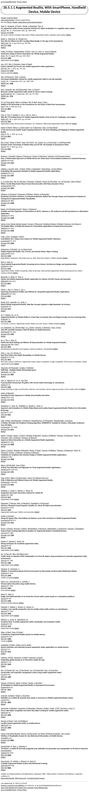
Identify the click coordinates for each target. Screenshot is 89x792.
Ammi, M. (20, 541)
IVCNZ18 (4, 319)
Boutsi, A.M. (5, 302)
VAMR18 (4, 372)
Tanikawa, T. (5, 491)
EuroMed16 (5, 427)
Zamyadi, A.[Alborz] (8, 696)
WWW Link (5, 83)
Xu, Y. (3, 340)
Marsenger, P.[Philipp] (25, 194)
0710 (11, 33)
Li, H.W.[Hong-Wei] (64, 142)
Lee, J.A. (10, 353)
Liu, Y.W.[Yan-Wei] (18, 328)
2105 (9, 256)
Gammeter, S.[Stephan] (9, 708)
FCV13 (3, 675)
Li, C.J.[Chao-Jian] (7, 182)
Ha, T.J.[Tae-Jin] (6, 554)
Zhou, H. (13, 340)
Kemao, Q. (17, 353)
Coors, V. (39, 406)
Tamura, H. (30, 607)
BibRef (68, 35)
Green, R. (13, 620)
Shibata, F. (13, 607)
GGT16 (3, 412)
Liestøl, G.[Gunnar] (7, 516)
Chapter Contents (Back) (9, 18)
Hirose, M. (29, 491)
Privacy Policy (22, 2)
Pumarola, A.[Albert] (34, 182)
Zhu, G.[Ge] (5, 142)
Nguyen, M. (9, 315)
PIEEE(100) (4, 43)
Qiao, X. (3, 115)
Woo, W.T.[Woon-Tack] (20, 554)
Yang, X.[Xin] (20, 465)
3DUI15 (3, 495)
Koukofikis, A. (23, 406)
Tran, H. (3, 381)
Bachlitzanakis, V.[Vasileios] (20, 421)
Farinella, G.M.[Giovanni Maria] (59, 156)
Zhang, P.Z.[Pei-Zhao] (49, 182)
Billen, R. (14, 277)
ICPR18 (3, 357)
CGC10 (3, 700)
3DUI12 (3, 662)
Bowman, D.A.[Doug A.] (73, 224)
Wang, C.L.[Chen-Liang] (21, 128)
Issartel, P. (4, 541)
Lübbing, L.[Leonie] (7, 169)
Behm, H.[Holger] (22, 102)
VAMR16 (4, 442)
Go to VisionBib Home (8, 2)
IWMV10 (4, 713)
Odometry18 (5, 345)
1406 (9, 548)
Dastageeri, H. (6, 406)
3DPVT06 (4, 766)
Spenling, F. (23, 746)
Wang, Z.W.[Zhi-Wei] (8, 465)
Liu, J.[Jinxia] (30, 328)
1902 (9, 322)
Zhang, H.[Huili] (15, 142)
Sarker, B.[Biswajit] (7, 393)
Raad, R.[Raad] (26, 64)
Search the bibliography (9, 788)
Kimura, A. (21, 607)
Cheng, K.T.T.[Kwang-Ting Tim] (37, 478)
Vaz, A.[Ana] (65, 734)
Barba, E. (4, 39)
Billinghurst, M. (22, 620)
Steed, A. (4, 594)
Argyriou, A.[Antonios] (43, 328)
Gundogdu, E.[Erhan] (8, 645)
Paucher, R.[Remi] (7, 721)
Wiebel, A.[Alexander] (41, 194)
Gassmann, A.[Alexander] (27, 708)
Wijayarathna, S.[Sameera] (37, 529)
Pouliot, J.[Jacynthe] (35, 683)
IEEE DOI (4, 45)
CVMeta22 (4, 186)
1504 (12, 535)
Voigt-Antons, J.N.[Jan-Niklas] (51, 169)
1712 (12, 400)
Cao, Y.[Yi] (4, 64)
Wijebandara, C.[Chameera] (57, 529)
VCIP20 (3, 266)
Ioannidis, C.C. (15, 302)
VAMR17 (4, 398)
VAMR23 (4, 173)
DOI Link (4, 109)
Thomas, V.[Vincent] (8, 683)
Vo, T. (3, 315)
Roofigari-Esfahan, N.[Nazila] (54, 224)
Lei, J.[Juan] (39, 142)
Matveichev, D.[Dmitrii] (9, 249)
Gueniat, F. (12, 541)
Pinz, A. (40, 26)
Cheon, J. (17, 290)
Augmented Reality (7, 20)
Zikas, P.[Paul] (5, 421)
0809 (12, 740)
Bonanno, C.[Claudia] (8, 156)
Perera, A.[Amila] (7, 529)
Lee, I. (23, 290)
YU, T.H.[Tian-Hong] (8, 102)
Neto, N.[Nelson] (15, 438)
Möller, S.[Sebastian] (33, 169)
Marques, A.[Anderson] (65, 436)
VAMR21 (4, 201)
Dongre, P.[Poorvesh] (35, 224)
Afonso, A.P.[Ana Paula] (29, 734)
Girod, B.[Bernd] (50, 52)
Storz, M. (15, 406)
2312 (12, 163)
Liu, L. (23, 115)
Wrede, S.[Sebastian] (30, 26)
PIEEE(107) (4, 119)
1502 (9, 510)
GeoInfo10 (4, 687)
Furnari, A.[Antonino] (39, 156)
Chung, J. (4, 290)
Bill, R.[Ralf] (33, 102)
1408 (9, 58)
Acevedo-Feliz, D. (16, 582)
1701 (12, 472)
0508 (9, 755)
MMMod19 (5, 332)
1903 (9, 122)
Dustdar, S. (16, 115)
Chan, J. (3, 353)
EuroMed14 (5, 520)
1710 (11, 96)
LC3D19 (3, 307)
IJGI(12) (3, 147)
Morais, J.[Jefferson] (16, 453)
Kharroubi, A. (5, 277)
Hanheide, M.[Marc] (14, 26)
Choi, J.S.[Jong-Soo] (51, 670)
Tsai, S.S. (34, 52)
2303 (9, 149)
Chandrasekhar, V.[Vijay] (22, 52)
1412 (12, 523)
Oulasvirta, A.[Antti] (35, 658)
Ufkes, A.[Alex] (6, 632)
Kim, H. (10, 290)
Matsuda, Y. (5, 607)
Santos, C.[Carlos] (19, 436)
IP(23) (3, 56)
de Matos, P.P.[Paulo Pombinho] (49, 734)
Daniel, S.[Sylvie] (21, 683)
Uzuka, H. (13, 491)
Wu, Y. (7, 340)
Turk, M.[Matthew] (21, 721)
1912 (9, 309)
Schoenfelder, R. (6, 746)
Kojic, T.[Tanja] (20, 169)
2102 (9, 269)
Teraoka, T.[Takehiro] (26, 368)
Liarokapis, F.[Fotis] (17, 237)
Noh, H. (3, 262)
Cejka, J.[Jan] (5, 237)
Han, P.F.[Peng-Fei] (7, 77)
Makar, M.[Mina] (7, 52)
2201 (9, 136)
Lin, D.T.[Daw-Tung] (25, 249)
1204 (9, 45)
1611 (12, 429)
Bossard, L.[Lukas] (43, 708)
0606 (9, 768)
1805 (9, 109)
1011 (9, 690)
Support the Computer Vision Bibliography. (33, 788)
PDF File (4, 690)
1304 (9, 677)
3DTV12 (3, 649)
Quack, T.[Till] (54, 708)
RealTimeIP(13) (6, 94)
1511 (9, 497)
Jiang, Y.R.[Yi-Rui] (28, 142)
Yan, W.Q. (24, 381)
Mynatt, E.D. (22, 39)
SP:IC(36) (4, 69)
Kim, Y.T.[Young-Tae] (8, 670)
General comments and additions (12, 786)
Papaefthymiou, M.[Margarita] (42, 421)
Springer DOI (5, 163)
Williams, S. (5, 620)
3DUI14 (3, 546)
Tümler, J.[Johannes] (29, 209)
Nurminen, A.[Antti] (21, 658)
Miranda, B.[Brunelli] (33, 436)
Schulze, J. (26, 582)
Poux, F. (20, 277)
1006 (9, 702)
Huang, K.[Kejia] (6, 128)
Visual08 (4, 738)
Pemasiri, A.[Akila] (20, 529)
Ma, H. (28, 115)
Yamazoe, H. (5, 569)
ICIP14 (3, 508)
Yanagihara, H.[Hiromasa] (40, 503)
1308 (9, 639)
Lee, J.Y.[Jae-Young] (22, 670)
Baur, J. (15, 746)
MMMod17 (5, 470)
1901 (12, 334)
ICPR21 (3, 254)
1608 (12, 444)
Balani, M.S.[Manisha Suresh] (11, 209)
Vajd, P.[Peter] (76, 182)
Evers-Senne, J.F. (6, 761)
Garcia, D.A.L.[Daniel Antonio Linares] (14, 224)
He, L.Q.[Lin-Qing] (50, 142)
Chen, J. (34, 115)
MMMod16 (5, 482)
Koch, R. (33, 761)
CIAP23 (3, 161)
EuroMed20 (5, 241)
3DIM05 (4, 753)
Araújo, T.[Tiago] (6, 436)
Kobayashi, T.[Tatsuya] (8, 503)
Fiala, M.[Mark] (17, 632)
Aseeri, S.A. (5, 582)
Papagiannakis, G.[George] (63, 421)
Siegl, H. (4, 26)
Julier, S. (11, 594)
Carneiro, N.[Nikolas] (49, 436)
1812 (9, 347)
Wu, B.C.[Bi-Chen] (20, 182)
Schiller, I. (16, 761)
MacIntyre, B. (12, 39)
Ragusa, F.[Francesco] (23, 156)
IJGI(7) (3, 107)
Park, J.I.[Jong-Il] (34, 90)
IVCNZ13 (4, 624)
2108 (12, 203)
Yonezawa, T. (14, 569)
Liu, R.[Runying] (35, 128)
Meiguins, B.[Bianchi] (29, 438)
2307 (12, 175)
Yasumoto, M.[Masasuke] (10, 368)
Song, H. (10, 262)
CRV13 (3, 637)
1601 (12, 485)
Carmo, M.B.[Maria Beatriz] (10, 734)
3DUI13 (3, 561)
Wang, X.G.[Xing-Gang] (19, 478)
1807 (12, 374)
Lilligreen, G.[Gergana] (9, 194)
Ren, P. (9, 115)
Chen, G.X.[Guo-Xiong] (50, 128)
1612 (9, 415)
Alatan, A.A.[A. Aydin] (23, 645)
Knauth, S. (32, 406)
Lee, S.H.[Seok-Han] (37, 670)
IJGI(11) (3, 134)
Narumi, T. (21, 491)
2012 (9, 283)
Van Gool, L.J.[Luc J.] (67, 708)
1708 (11, 83)
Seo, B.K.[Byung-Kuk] (20, 90)
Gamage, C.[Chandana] (76, 529)
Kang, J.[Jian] (42, 102)
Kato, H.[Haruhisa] (23, 503)
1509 (11, 71)
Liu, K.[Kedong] (6, 328)
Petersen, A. (25, 761)
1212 (9, 652)
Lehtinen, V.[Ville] (7, 658)
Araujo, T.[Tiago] (35, 450)
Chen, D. (41, 52)
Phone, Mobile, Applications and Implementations (24, 22)
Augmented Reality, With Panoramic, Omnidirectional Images (23, 778)
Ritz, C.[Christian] (15, 64)
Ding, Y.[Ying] (56, 328)
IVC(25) (3, 31)
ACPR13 (3, 573)
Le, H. (16, 315)
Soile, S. (23, 302)
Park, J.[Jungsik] (6, 90)
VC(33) (3, 81)
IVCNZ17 (4, 385)
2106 (12, 243)
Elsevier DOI (5, 33)
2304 (12, 188)
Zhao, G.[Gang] (20, 77)
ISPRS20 (3, 281)
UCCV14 (3, 533)
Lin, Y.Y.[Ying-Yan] (64, 182)
